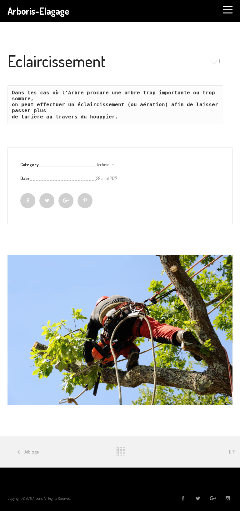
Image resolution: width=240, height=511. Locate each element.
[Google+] (65, 200)
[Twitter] (46, 200)
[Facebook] (27, 200)
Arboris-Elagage (38, 11)
